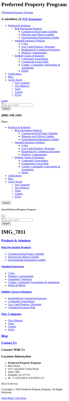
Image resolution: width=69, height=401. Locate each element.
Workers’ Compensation (34, 52)
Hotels (24, 70)
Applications (14, 73)
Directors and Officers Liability (37, 34)
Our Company (22, 82)
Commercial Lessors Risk (35, 61)
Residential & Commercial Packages (40, 49)
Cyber (24, 43)
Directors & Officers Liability (23, 256)
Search (6, 203)
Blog (10, 76)
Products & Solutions (19, 25)
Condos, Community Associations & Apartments (33, 282)
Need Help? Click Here (13, 398)
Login (4, 100)
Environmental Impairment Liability (40, 37)
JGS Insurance (32, 19)
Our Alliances (22, 85)
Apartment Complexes (20, 279)
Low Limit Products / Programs (38, 46)
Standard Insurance (12, 266)
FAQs (18, 95)
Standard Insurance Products (30, 40)
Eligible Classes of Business (29, 55)
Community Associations (34, 58)
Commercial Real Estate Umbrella (39, 31)
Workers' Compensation (20, 276)
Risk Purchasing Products (28, 28)
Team (18, 89)
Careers (19, 92)
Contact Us (9, 343)
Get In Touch (15, 79)
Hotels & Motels (16, 285)
